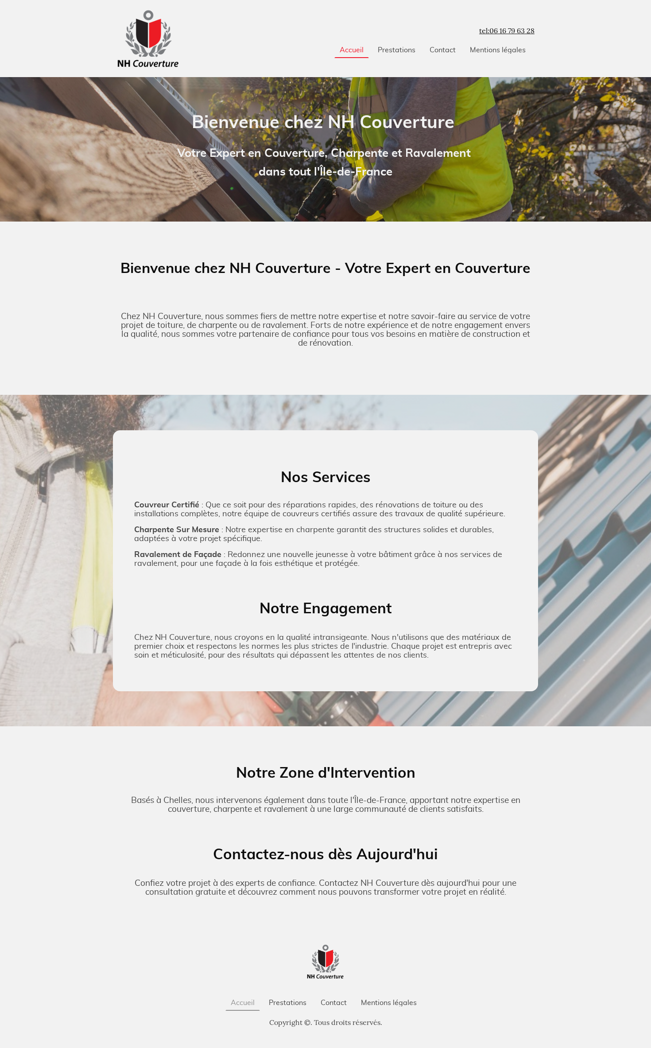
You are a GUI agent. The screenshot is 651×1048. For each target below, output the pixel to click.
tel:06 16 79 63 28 (507, 30)
